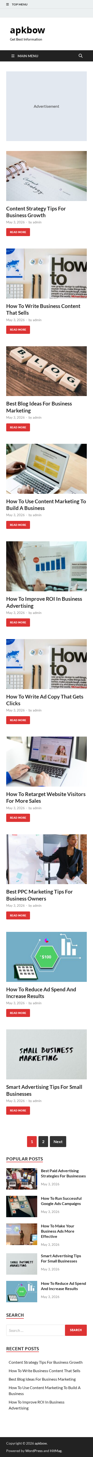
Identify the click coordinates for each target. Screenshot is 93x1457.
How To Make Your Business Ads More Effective (57, 1231)
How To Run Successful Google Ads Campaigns (61, 1201)
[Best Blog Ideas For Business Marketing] (46, 371)
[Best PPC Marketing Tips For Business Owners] (46, 859)
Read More (16, 231)
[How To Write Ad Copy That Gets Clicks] (46, 664)
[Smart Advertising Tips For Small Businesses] (46, 1054)
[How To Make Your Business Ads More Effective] (21, 1226)
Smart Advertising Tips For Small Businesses (61, 1258)
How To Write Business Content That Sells (44, 1370)
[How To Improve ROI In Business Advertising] (46, 566)
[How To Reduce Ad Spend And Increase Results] (46, 957)
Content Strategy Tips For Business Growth (46, 1362)
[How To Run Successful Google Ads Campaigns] (21, 1198)
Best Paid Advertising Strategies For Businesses (63, 1173)
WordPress (34, 1451)
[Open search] (80, 56)
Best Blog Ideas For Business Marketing (42, 1379)
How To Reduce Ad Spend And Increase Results (63, 1286)
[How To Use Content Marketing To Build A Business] (46, 469)
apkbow (27, 30)
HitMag (56, 1451)
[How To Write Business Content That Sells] (46, 274)
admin (37, 222)
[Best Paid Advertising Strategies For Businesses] (21, 1171)
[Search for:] (46, 1330)
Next (58, 1141)
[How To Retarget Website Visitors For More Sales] (46, 762)
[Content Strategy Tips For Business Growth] (46, 176)
